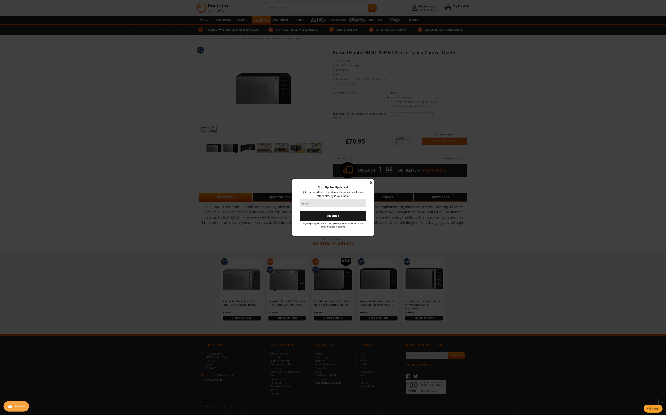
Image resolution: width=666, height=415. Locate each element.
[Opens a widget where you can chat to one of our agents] (653, 409)
